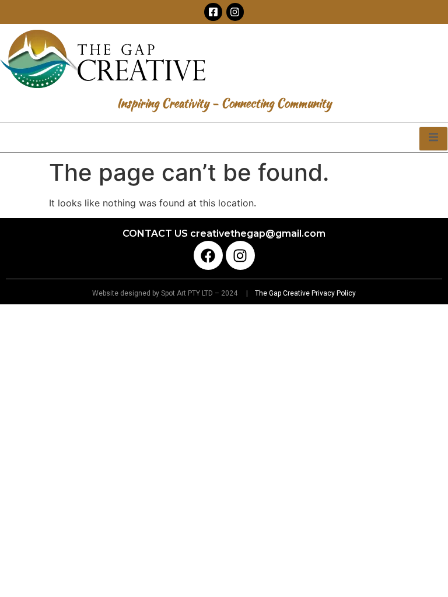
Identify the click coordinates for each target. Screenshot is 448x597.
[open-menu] (433, 139)
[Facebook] (208, 255)
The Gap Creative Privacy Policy (304, 293)
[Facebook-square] (213, 12)
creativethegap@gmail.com (258, 233)
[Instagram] (235, 12)
